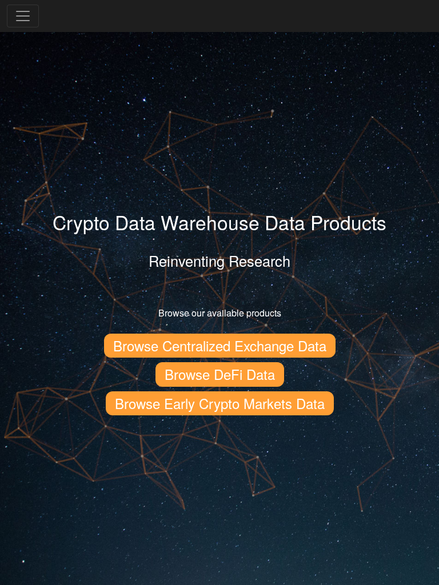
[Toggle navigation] (23, 16)
